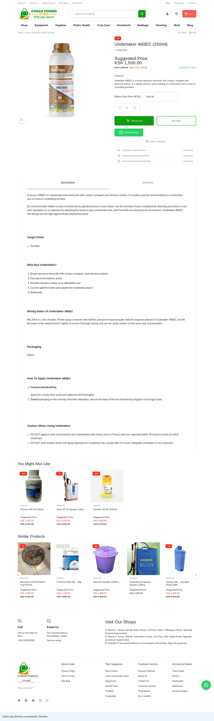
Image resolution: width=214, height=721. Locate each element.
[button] (182, 32)
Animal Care (111, 686)
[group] (70, 486)
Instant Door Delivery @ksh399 (135, 156)
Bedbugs (143, 25)
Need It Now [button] (131, 132)
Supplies (60, 25)
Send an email (74, 630)
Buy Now (176, 121)
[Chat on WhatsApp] (206, 685)
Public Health (81, 25)
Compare (192, 3)
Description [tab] (68, 182)
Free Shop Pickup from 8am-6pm (136, 161)
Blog (168, 3)
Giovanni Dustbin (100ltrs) (106, 582)
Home (20, 33)
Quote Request (48, 3)
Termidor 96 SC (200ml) (105, 509)
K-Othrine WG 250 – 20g (69, 582)
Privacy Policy (68, 671)
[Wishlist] (176, 14)
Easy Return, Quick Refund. (134, 150)
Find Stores (64, 3)
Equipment (41, 25)
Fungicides (110, 696)
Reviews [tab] (148, 182)
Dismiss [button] (43, 716)
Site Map (65, 681)
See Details (188, 150)
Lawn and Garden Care (117, 676)
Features (119, 75)
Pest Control (111, 671)
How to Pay (77, 3)
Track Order (179, 3)
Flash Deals (144, 691)
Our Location (144, 696)
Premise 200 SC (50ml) (31, 509)
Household (123, 25)
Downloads (177, 681)
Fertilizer (109, 691)
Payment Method (146, 671)
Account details (179, 691)
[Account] (167, 14)
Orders (175, 676)
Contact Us (34, 3)
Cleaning (161, 25)
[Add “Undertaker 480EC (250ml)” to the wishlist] (155, 141)
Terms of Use (68, 676)
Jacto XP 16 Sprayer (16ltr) (70, 509)
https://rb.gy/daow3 (177, 643)
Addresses (177, 686)
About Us (22, 3)
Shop (24, 25)
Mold (177, 25)
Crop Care (103, 25)
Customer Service (147, 686)
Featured (23, 505)
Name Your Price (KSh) (128, 96)
